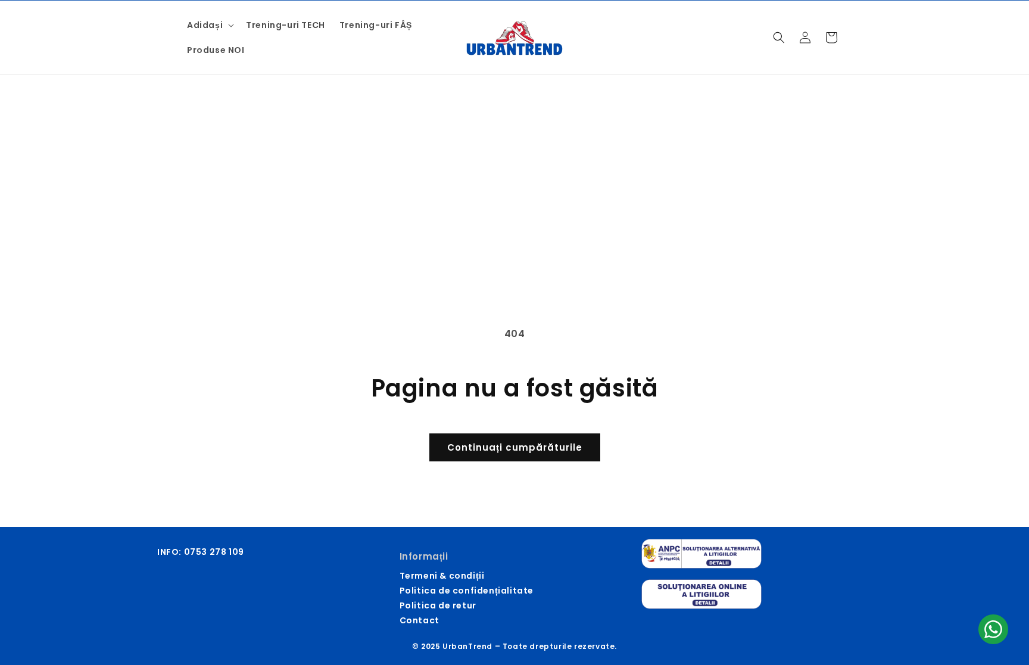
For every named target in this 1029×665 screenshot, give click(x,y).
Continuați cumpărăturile (514, 447)
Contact (419, 620)
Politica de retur (438, 605)
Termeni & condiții (442, 576)
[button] (209, 25)
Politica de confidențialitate (467, 591)
